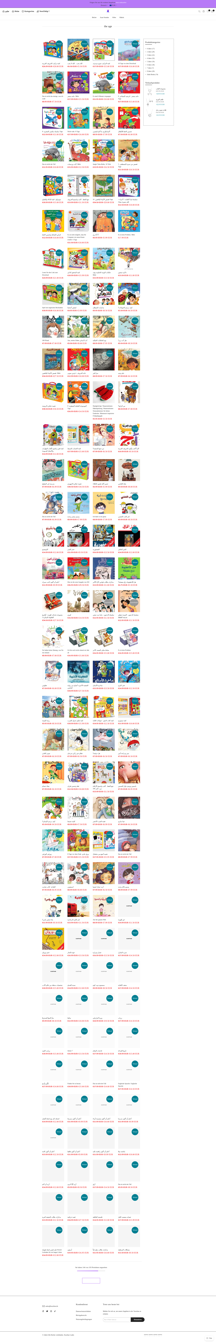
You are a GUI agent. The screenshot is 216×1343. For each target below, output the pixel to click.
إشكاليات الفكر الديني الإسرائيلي (53, 1323)
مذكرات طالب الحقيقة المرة (51, 1217)
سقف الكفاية (122, 985)
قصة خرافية (71, 1217)
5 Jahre (151, 61)
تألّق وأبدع (45, 1083)
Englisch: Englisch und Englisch (103, 1323)
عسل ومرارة (97, 952)
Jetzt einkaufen (121, 2)
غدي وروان (45, 952)
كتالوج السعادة (47, 1285)
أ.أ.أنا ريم (96, 235)
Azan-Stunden (104, 17)
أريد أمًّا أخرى (72, 1184)
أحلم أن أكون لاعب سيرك (50, 582)
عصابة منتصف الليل (124, 1217)
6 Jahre (151, 65)
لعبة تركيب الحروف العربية (51, 63)
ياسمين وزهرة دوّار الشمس (127, 786)
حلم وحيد (121, 373)
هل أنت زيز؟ (122, 340)
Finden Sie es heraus (74, 1083)
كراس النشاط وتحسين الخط (51, 235)
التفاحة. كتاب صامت (48, 887)
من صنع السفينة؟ (98, 448)
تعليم (7, 11)
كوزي (69, 615)
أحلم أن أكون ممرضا (74, 1119)
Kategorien (29, 11)
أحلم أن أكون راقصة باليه (101, 1151)
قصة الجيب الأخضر (99, 821)
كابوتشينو (45, 549)
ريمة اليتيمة (46, 720)
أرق (94, 1184)
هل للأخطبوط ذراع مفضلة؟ (127, 582)
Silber (114, 17)
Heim (17, 11)
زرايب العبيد (46, 1051)
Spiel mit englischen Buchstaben (52, 308)
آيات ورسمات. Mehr (74, 164)
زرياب (120, 1018)
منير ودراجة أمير (123, 753)
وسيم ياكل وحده (123, 887)
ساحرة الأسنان (97, 685)
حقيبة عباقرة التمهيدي (75, 484)
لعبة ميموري (122, 720)
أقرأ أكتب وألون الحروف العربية (128, 448)
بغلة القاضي (122, 484)
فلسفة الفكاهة (97, 1217)
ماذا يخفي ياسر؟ (47, 920)
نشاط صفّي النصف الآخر (101, 650)
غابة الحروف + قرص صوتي (77, 373)
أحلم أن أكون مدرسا (125, 1119)
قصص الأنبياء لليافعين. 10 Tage (103, 199)
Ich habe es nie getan (99, 517)
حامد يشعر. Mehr (73, 96)
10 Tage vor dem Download (127, 63)
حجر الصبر (71, 549)
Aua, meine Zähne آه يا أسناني (77, 340)
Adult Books (152, 74)
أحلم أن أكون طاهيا (74, 1151)
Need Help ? (44, 11)
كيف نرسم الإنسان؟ (48, 821)
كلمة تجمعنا (71, 821)
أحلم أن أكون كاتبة (48, 1151)
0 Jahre (151, 49)
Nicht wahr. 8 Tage (74, 131)
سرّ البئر (95, 373)
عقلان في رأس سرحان (75, 753)
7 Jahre (150, 68)
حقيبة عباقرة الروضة (49, 406)
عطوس (44, 685)
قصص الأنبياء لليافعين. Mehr (51, 373)
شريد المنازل (122, 952)
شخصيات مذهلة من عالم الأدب (52, 985)
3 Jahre (151, 55)
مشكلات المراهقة (124, 1250)
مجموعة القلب (161, 89)
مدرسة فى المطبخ (48, 484)
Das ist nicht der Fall (48, 164)
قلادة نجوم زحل (161, 110)
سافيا (69, 1018)
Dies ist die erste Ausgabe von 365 (78, 582)
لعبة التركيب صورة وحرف (101, 63)
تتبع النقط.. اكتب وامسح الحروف (78, 199)
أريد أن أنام (46, 1184)
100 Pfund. (45, 340)
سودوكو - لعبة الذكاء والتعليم (51, 199)
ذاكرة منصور (122, 272)
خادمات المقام (97, 1051)
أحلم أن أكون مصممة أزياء (101, 1119)
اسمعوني (71, 887)
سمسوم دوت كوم (99, 985)
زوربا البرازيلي (97, 1018)
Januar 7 (70, 1051)
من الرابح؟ (121, 406)
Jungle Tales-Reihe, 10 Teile (102, 164)
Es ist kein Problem (124, 650)
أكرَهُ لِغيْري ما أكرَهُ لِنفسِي (101, 131)
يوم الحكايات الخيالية (99, 340)
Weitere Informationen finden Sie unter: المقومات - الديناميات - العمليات (129, 1325)
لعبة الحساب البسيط (74, 448)
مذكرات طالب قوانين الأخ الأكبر (103, 582)
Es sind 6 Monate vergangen (102, 96)
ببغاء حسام (45, 786)
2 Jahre (151, 52)
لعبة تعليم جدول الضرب (75, 720)
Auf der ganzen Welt (99, 920)
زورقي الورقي (47, 854)
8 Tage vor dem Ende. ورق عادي (78, 854)
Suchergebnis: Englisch (75, 1323)
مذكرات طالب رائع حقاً (100, 1250)
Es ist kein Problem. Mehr (126, 235)
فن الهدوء (121, 920)
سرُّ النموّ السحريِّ (48, 1018)
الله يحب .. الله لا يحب (75, 63)
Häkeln (121, 17)
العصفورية (96, 549)
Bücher (94, 17)
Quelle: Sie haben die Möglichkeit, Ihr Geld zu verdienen (101, 1287)
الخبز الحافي (122, 549)
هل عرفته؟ (96, 753)
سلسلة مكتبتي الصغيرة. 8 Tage (52, 131)
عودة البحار (71, 952)
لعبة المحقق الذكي (74, 272)
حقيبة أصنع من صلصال (100, 854)
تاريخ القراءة (122, 1051)
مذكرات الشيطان (98, 308)
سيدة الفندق (71, 985)
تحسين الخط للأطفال (125, 131)
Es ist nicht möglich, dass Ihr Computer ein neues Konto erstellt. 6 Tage (77, 237)
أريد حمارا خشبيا (98, 887)
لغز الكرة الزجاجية (74, 920)
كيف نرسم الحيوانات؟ (125, 308)
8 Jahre (151, 71)
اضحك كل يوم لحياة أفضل (50, 1119)
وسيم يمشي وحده (73, 517)
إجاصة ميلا (121, 1151)
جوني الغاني (46, 753)
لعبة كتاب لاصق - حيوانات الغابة (103, 720)
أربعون (70, 1250)
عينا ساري (121, 821)
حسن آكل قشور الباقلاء (100, 484)
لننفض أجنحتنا (72, 308)
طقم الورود (159, 99)
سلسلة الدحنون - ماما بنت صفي (103, 615)
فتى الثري (121, 685)
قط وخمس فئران (73, 786)
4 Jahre (151, 58)
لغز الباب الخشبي (123, 517)
